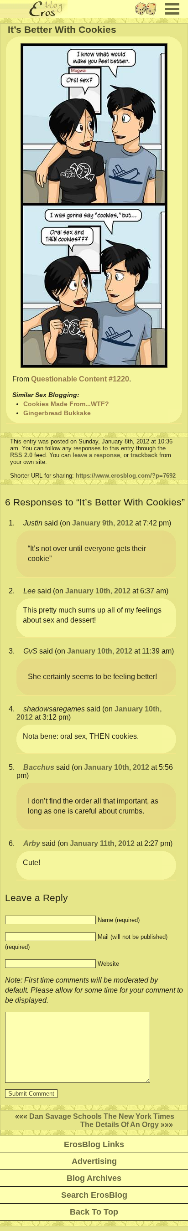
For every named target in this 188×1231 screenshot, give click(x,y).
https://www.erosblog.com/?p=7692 (126, 475)
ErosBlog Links (94, 1144)
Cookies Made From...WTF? (66, 403)
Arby (31, 843)
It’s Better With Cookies (62, 29)
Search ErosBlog (94, 1195)
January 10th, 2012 (98, 591)
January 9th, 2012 (102, 523)
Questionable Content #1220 (80, 379)
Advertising (94, 1161)
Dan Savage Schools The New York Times (101, 1116)
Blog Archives (94, 1178)
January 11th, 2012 (102, 843)
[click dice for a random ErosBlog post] (148, 15)
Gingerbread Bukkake (57, 413)
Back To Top (94, 1211)
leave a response (96, 455)
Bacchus (38, 767)
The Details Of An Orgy (119, 1124)
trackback (144, 455)
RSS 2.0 (21, 455)
